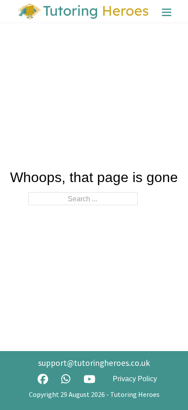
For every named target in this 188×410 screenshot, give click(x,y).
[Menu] (166, 12)
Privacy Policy (135, 378)
